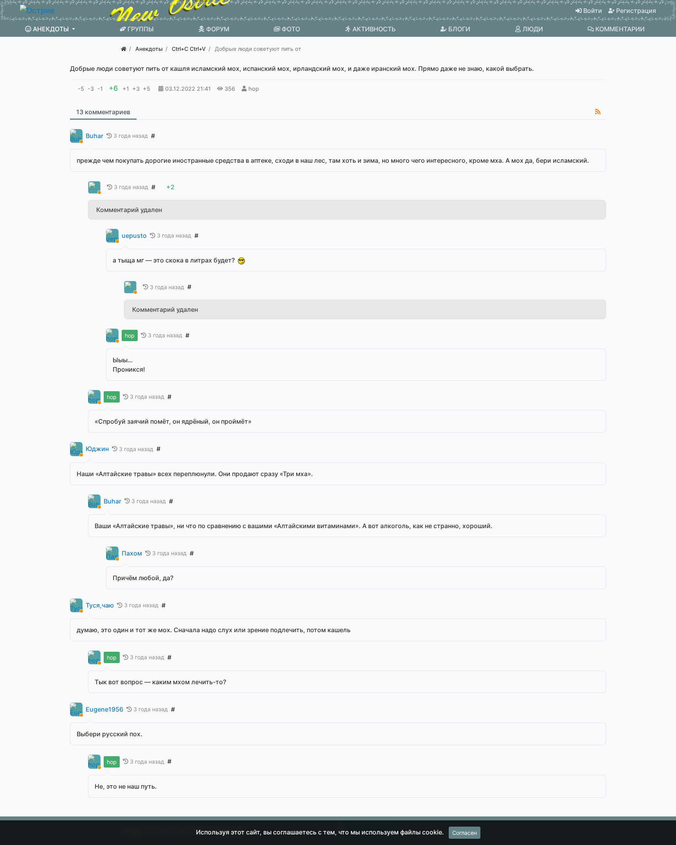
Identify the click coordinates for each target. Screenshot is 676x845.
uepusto (134, 235)
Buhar (94, 136)
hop (253, 88)
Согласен (464, 832)
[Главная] (123, 48)
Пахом (132, 553)
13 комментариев (103, 112)
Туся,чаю (100, 605)
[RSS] (598, 111)
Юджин (97, 449)
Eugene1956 (104, 709)
